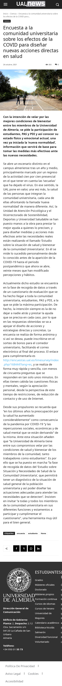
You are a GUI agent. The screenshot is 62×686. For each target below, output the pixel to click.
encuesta (21, 533)
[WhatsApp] (31, 548)
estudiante (33, 533)
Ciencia (13, 13)
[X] (24, 548)
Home (43, 533)
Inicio (5, 13)
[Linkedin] (38, 548)
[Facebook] (16, 548)
